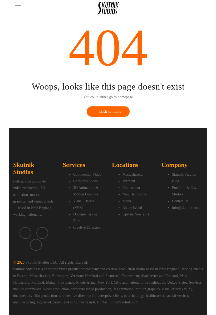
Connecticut (131, 188)
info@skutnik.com (186, 208)
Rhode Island (132, 208)
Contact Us (180, 201)
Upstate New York (136, 214)
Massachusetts (132, 174)
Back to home (110, 112)
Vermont (128, 181)
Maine (127, 201)
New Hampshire (134, 194)
